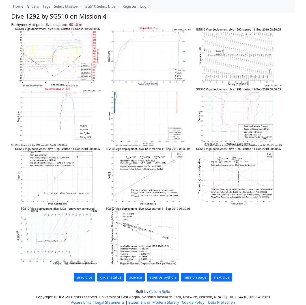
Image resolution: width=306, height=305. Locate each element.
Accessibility (81, 302)
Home (18, 6)
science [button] (135, 277)
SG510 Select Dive (100, 6)
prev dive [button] (84, 277)
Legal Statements (110, 302)
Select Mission (66, 6)
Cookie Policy (193, 302)
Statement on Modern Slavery (153, 302)
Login (145, 6)
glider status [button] (110, 277)
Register (130, 6)
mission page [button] (195, 277)
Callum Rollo (159, 291)
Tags (46, 6)
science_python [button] (163, 277)
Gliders (33, 6)
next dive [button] (221, 277)
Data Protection (221, 302)
